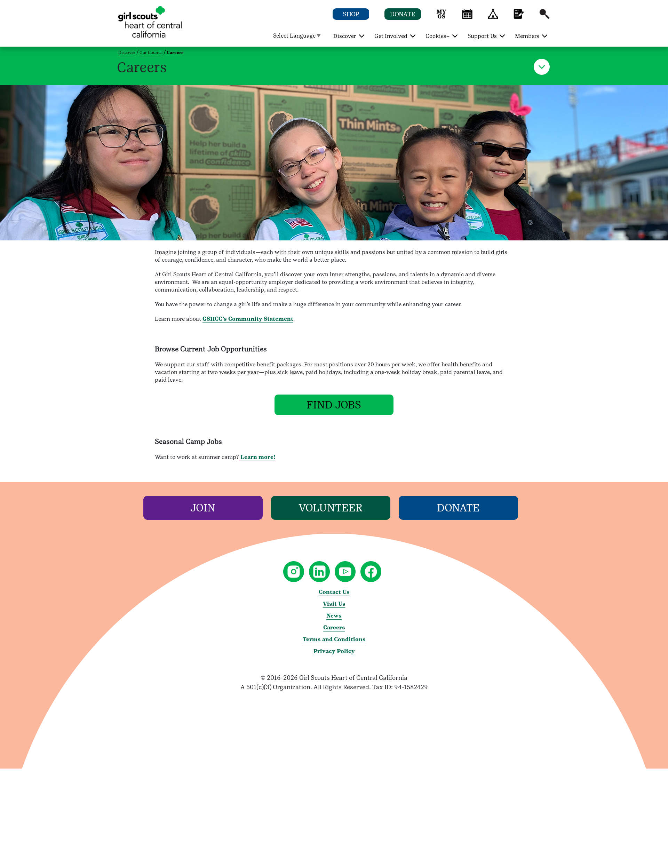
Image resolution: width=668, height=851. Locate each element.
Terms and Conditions (334, 639)
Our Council (151, 52)
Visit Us (334, 604)
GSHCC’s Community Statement (247, 319)
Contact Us (334, 592)
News (334, 615)
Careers (334, 627)
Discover (126, 52)
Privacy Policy (334, 651)
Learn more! (257, 457)
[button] (441, 17)
